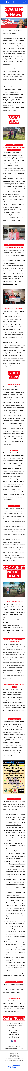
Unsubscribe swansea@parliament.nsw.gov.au (14, 1058)
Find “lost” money (16, 882)
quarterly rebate (20, 853)
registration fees (20, 923)
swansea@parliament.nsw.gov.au (15, 1061)
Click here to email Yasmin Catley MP (14, 1023)
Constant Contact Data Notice (17, 1060)
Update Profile (8, 1060)
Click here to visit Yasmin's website (14, 1025)
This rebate (16, 843)
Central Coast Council (12, 827)
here (10, 360)
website (5, 710)
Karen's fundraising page (10, 284)
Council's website (8, 675)
